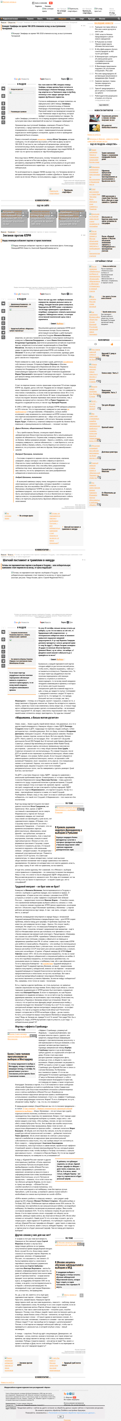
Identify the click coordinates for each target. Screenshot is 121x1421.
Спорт (82, 18)
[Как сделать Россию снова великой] (94, 301)
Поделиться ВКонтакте (3, 88)
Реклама (48, 6)
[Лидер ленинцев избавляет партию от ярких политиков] (10, 1364)
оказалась (41, 139)
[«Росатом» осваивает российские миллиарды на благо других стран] (94, 452)
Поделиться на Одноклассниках (3, 103)
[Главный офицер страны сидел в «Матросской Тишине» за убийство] (94, 470)
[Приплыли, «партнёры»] (55, 191)
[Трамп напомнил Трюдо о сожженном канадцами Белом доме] (94, 156)
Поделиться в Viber (3, 113)
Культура (91, 18)
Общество (62, 18)
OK (60, 1416)
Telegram (68, 1394)
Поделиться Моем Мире (3, 96)
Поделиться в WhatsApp (3, 108)
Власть (40, 18)
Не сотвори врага (61, 12)
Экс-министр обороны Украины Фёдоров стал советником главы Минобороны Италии (21, 661)
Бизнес (73, 18)
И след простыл (112, 14)
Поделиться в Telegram (3, 117)
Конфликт (50, 18)
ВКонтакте (70, 1394)
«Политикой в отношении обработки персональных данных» (71, 1412)
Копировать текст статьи (3, 122)
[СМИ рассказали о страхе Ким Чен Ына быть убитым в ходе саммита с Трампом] (94, 199)
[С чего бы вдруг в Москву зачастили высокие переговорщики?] (55, 1364)
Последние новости (103, 23)
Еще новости (103, 105)
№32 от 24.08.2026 (41, 3)
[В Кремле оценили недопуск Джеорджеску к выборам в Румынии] (69, 815)
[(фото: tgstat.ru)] (69, 1295)
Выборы (60, 323)
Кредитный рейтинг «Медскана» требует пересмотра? (21, 329)
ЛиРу (73, 1394)
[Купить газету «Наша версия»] (33, 3)
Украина (30, 18)
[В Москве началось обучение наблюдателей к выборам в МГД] (69, 1250)
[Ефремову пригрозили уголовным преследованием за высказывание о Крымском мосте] (94, 176)
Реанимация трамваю (18, 111)
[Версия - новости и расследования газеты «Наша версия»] (16, 6)
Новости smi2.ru (7, 1382)
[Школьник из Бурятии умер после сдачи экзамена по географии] (94, 220)
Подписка (38, 6)
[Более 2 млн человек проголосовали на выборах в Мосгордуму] (22, 1042)
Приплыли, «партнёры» (87, 12)
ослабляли (68, 362)
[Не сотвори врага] (10, 516)
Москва (102, 18)
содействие (48, 964)
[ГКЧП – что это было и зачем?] (94, 405)
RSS (65, 1394)
